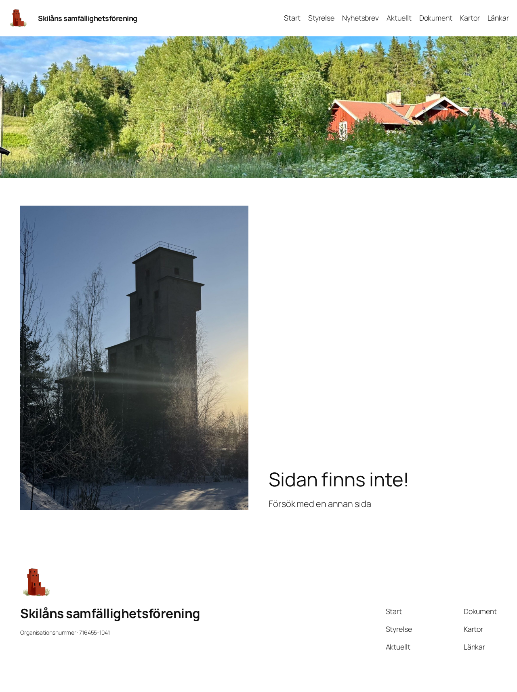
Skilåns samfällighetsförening (87, 18)
